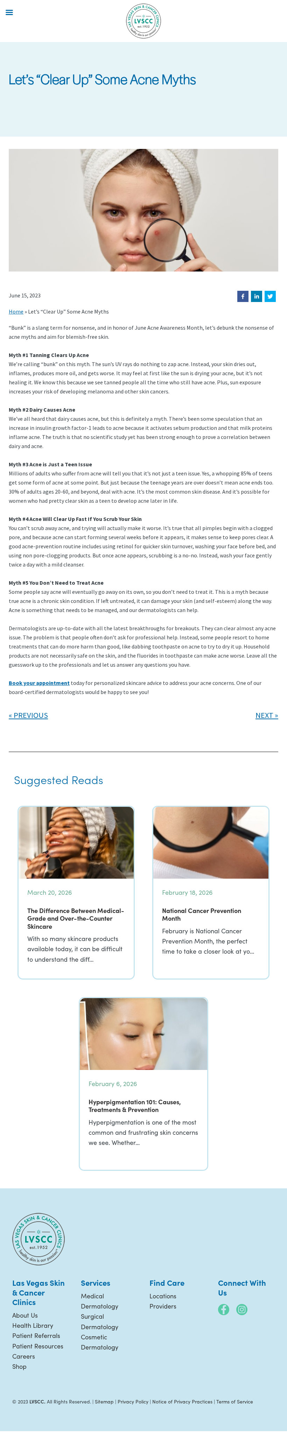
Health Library (32, 1325)
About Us (25, 1315)
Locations (162, 1296)
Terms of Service (234, 1401)
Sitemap (104, 1401)
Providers (162, 1306)
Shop (19, 1366)
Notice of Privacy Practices (182, 1401)
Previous (31, 715)
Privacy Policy (133, 1401)
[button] (242, 296)
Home (16, 311)
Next (264, 715)
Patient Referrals (36, 1335)
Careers (23, 1356)
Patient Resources (37, 1346)
